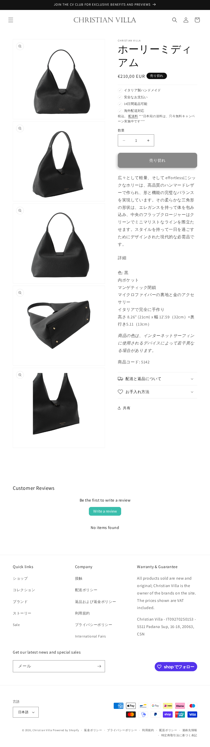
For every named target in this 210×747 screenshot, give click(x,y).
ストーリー (22, 613)
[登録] (99, 666)
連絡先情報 (189, 730)
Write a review (105, 511)
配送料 (133, 116)
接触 (78, 578)
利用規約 (82, 613)
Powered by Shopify (66, 730)
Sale (16, 624)
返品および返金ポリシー (95, 601)
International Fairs (90, 636)
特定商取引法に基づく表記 (179, 735)
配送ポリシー (86, 590)
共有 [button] (126, 408)
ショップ (20, 578)
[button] (10, 20)
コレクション (24, 590)
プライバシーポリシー (93, 624)
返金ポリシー (93, 730)
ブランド (20, 601)
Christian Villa (42, 730)
